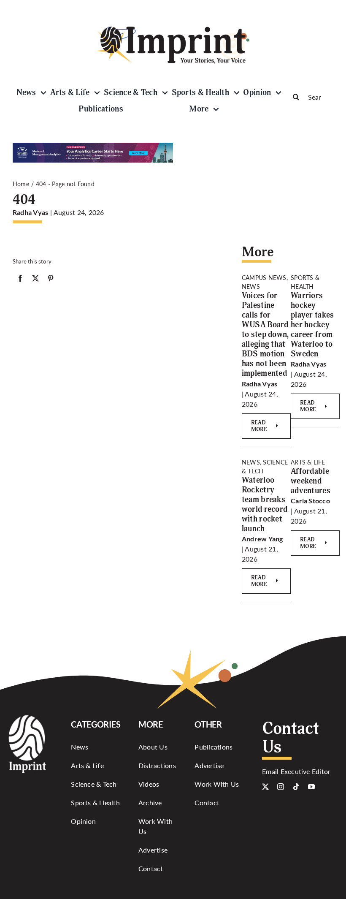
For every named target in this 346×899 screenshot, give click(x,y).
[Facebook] (20, 280)
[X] (35, 280)
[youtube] (311, 786)
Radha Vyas (30, 212)
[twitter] (265, 786)
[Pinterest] (50, 280)
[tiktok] (296, 786)
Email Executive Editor (296, 771)
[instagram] (280, 786)
